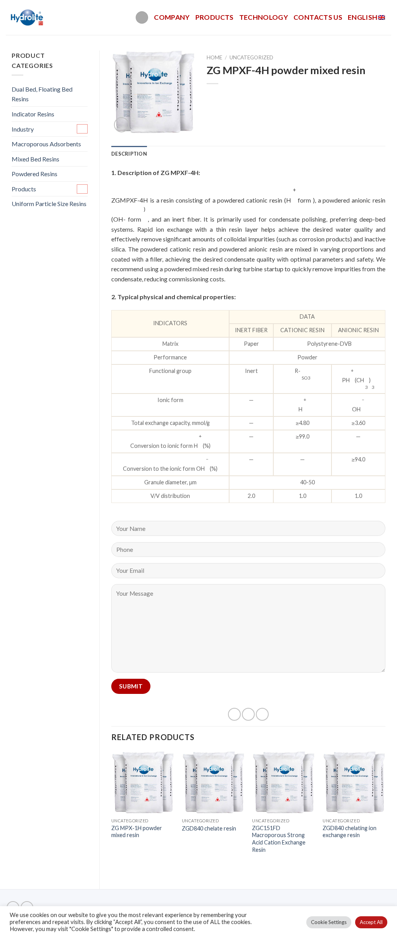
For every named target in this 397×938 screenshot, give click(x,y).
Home (214, 57)
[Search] (142, 17)
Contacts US (317, 17)
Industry (23, 129)
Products (214, 17)
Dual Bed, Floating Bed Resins (42, 94)
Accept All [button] (371, 922)
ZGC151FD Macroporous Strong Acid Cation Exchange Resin (279, 839)
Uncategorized (251, 57)
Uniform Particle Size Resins (49, 203)
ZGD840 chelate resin (209, 828)
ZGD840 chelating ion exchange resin (349, 832)
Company (172, 17)
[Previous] (111, 814)
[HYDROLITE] (28, 17)
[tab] (129, 153)
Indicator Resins (33, 114)
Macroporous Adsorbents (46, 143)
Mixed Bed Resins (35, 159)
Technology (263, 17)
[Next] (385, 814)
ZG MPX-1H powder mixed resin (136, 832)
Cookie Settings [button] (329, 922)
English (362, 17)
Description (129, 154)
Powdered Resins (34, 173)
